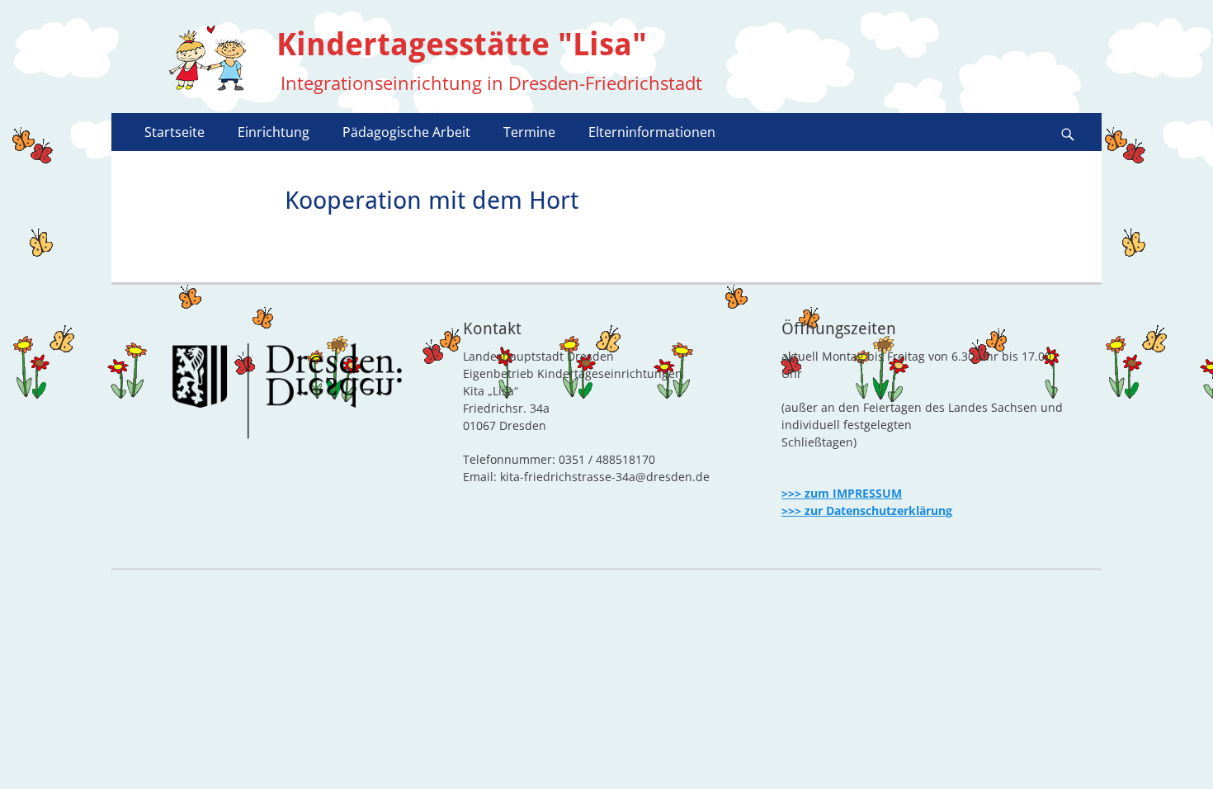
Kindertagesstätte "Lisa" (461, 44)
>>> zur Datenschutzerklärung (866, 510)
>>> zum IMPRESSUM (841, 493)
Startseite (174, 132)
